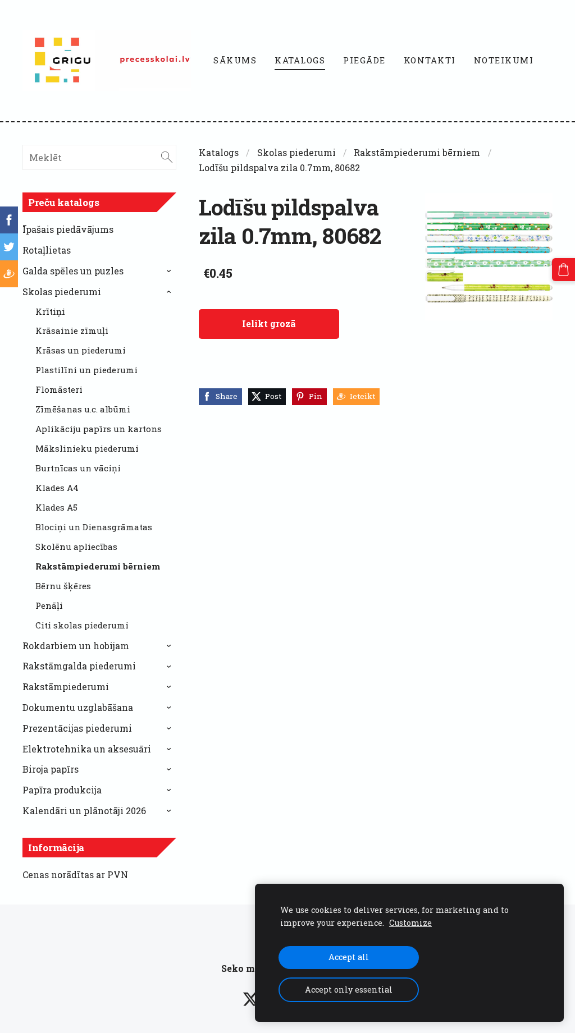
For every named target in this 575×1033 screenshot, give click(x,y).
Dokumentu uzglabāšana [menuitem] (77, 707)
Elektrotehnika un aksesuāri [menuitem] (86, 749)
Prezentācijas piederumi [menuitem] (77, 728)
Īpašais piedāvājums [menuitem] (67, 229)
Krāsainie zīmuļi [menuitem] (71, 330)
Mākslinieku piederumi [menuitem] (87, 448)
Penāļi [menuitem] (49, 605)
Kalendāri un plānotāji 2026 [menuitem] (84, 810)
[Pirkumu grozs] (563, 269)
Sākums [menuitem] (235, 60)
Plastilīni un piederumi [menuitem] (86, 369)
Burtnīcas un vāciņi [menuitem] (78, 468)
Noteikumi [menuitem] (504, 60)
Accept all (348, 957)
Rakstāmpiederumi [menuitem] (65, 686)
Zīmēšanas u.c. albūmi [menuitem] (82, 409)
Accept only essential (349, 989)
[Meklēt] (167, 157)
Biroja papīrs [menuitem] (50, 769)
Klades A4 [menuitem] (57, 487)
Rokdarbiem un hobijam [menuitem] (75, 645)
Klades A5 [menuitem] (56, 507)
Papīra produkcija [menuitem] (62, 790)
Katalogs (219, 152)
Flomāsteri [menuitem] (59, 389)
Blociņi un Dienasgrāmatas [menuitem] (93, 526)
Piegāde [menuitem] (364, 60)
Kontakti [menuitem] (430, 60)
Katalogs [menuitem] (300, 60)
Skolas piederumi (296, 152)
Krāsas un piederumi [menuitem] (80, 350)
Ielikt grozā (269, 323)
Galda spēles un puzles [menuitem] (73, 271)
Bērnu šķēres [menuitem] (63, 585)
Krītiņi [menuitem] (50, 311)
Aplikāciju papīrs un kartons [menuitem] (98, 428)
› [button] (170, 271)
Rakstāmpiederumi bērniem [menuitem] (97, 566)
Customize (410, 922)
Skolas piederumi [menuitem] (61, 291)
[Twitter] (250, 999)
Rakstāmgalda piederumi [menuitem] (79, 666)
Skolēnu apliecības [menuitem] (76, 546)
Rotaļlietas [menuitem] (46, 250)
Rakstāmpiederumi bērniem (417, 152)
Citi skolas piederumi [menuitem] (82, 625)
